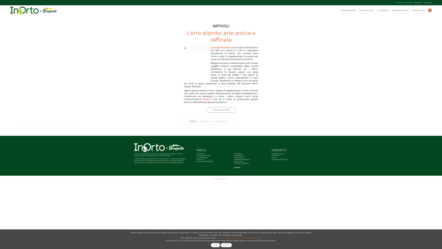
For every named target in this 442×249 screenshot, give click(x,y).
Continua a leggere (221, 110)
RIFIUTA (226, 245)
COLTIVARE (201, 154)
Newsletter (408, 2)
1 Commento (204, 121)
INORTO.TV (200, 159)
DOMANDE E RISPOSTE (205, 161)
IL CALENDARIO (202, 157)
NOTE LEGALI (239, 161)
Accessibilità (428, 2)
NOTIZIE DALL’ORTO (204, 155)
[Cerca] (430, 10)
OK (215, 245)
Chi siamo (399, 2)
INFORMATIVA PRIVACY (242, 159)
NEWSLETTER (239, 155)
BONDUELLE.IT (239, 157)
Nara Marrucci (220, 121)
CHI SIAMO (238, 154)
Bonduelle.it (418, 2)
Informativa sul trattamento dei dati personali (238, 238)
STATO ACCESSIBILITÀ (242, 163)
